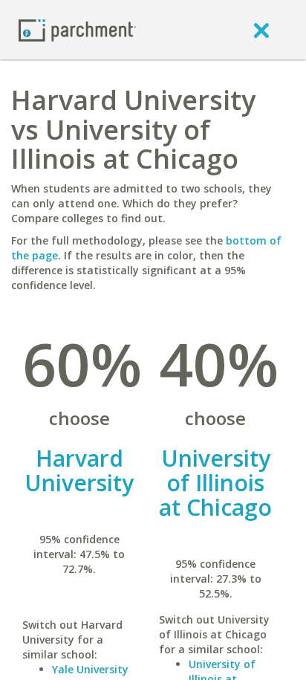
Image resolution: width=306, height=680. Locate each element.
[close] (261, 30)
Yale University (90, 669)
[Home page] (77, 29)
